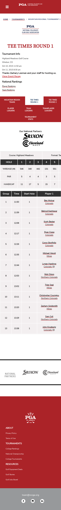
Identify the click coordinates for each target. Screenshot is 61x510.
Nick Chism (49, 274)
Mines (49, 256)
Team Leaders (28, 109)
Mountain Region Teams (12, 101)
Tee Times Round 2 (53, 101)
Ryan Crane (49, 232)
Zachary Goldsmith (49, 306)
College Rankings (12, 449)
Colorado (49, 203)
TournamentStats (30, 118)
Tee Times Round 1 (34, 101)
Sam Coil (49, 316)
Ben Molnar (49, 200)
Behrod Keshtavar (49, 211)
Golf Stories (10, 474)
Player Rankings (9, 86)
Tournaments (14, 443)
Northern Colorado (49, 277)
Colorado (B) (49, 266)
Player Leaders (11, 109)
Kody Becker (49, 221)
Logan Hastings (49, 263)
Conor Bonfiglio (49, 242)
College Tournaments (14, 459)
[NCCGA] (30, 417)
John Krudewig (49, 327)
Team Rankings (8, 90)
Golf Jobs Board (12, 480)
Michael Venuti (49, 253)
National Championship (15, 454)
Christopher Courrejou (49, 295)
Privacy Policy (11, 433)
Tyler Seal (49, 284)
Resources (12, 464)
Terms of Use (11, 438)
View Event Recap (11, 76)
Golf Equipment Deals (14, 469)
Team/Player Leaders (48, 109)
